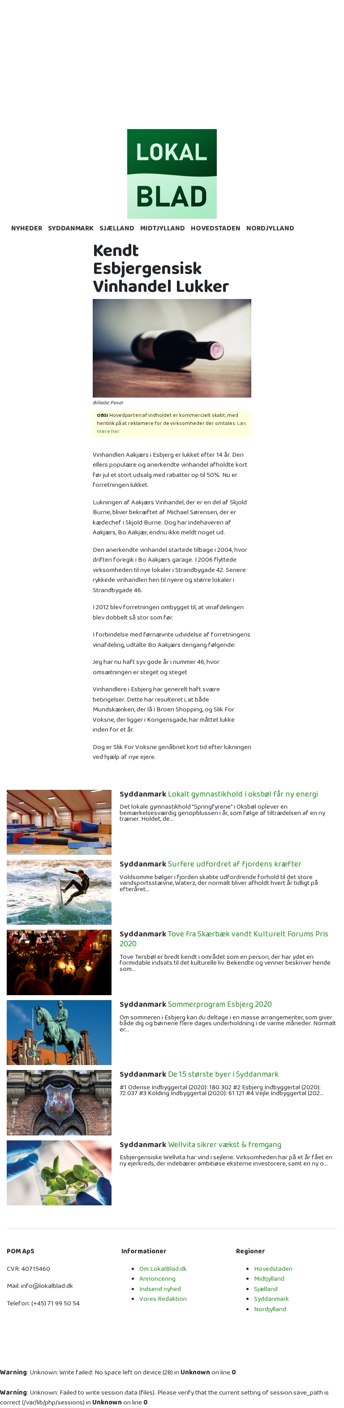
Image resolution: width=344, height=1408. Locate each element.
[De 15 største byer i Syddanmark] (59, 1102)
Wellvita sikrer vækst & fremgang (200, 1145)
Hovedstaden (216, 228)
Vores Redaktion (163, 1299)
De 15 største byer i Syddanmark (199, 1075)
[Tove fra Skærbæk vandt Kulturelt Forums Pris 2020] (59, 962)
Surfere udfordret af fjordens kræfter (210, 865)
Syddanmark (71, 228)
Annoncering (157, 1279)
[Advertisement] (172, 63)
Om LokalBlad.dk (163, 1269)
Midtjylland (162, 228)
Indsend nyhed (160, 1289)
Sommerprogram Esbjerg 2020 (196, 1005)
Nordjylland (270, 228)
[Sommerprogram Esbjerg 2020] (59, 1032)
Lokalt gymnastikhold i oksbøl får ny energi (219, 795)
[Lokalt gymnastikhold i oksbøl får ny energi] (59, 822)
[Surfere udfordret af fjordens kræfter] (59, 892)
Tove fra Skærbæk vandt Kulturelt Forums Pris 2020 (224, 939)
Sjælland (116, 228)
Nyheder (26, 228)
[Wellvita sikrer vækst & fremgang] (59, 1172)
